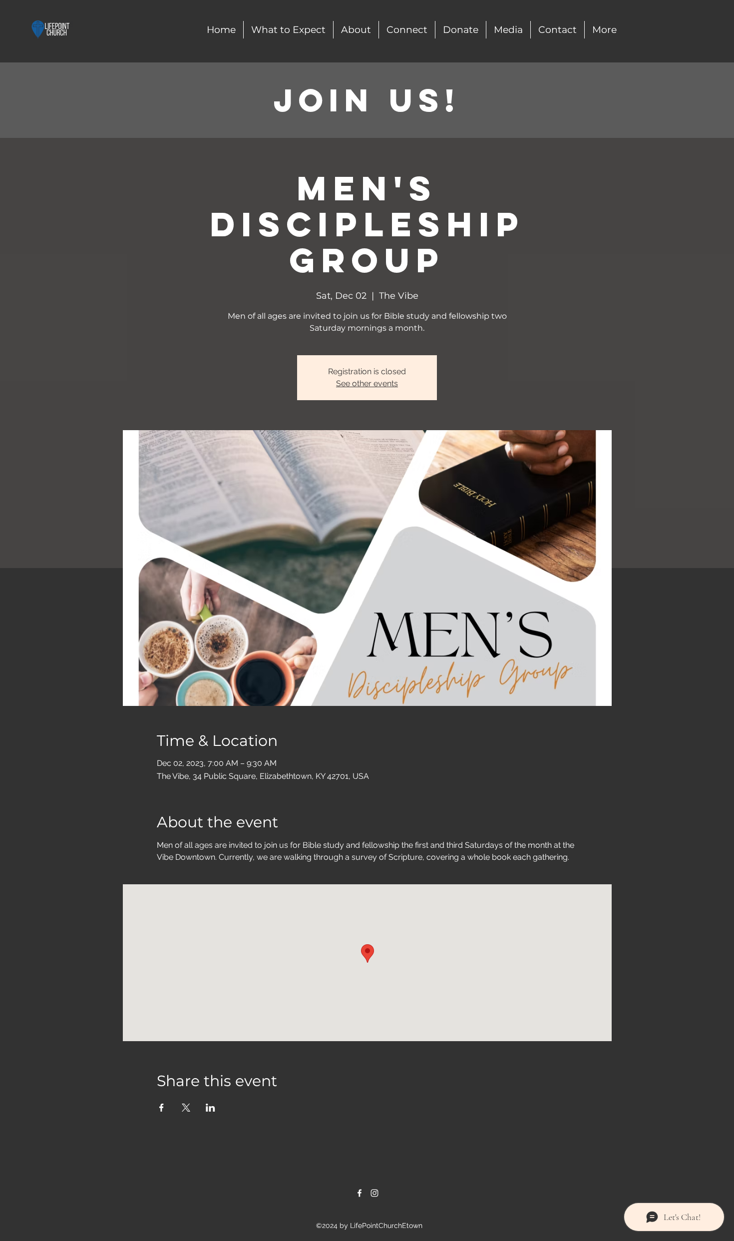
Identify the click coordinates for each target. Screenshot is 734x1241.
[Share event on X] (186, 1108)
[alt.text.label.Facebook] (360, 1193)
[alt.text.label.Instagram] (374, 1193)
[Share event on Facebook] (161, 1108)
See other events (367, 383)
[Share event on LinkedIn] (210, 1108)
